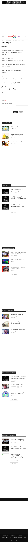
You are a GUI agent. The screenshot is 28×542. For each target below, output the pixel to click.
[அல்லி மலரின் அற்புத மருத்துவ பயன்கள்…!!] (5, 128)
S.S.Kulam (15, 40)
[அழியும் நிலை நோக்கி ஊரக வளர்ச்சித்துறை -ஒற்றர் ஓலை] (5, 207)
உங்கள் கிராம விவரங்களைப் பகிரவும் (19, 537)
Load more (13, 149)
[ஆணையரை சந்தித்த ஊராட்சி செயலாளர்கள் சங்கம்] (5, 324)
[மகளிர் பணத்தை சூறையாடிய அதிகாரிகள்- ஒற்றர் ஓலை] (5, 191)
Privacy (3, 537)
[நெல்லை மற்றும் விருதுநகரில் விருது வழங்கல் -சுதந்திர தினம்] (5, 254)
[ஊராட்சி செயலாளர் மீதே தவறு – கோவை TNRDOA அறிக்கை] (5, 394)
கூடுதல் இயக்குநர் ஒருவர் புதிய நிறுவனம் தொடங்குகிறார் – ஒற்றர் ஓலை (18, 198)
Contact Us (13, 535)
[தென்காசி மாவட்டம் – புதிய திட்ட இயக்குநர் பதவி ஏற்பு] (5, 269)
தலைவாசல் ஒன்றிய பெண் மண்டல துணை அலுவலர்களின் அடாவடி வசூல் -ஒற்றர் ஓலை (18, 378)
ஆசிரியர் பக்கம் (6, 535)
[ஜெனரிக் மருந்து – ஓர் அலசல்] (5, 143)
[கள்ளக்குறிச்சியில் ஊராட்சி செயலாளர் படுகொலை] (5, 316)
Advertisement (20, 535)
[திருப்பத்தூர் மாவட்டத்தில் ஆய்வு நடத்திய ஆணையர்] (5, 331)
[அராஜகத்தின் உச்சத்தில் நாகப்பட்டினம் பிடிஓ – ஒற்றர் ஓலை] (5, 448)
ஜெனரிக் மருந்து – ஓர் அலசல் (17, 141)
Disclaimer (8, 537)
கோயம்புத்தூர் (8, 40)
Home (3, 40)
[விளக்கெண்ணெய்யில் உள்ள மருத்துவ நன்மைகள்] (5, 136)
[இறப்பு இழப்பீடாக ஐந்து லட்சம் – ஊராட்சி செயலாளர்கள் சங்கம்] (5, 441)
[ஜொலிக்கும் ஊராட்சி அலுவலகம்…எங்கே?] (5, 261)
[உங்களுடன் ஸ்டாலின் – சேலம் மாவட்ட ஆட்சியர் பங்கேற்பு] (5, 386)
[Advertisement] (14, 19)
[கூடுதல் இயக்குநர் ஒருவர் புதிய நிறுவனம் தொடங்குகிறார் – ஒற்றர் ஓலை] (5, 199)
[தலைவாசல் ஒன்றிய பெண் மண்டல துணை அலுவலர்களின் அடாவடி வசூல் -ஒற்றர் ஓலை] (5, 378)
